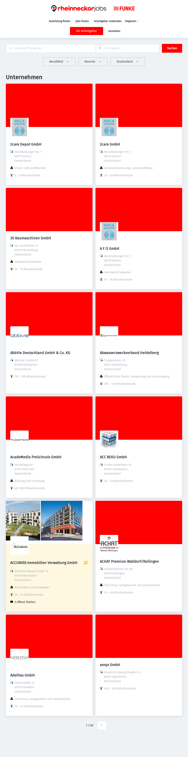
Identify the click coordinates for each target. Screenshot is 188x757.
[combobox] (51, 48)
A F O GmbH (109, 248)
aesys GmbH (110, 664)
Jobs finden (82, 21)
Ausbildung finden (59, 21)
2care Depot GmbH (25, 144)
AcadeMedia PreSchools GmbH (36, 457)
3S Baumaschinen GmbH (30, 238)
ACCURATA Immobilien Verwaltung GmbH (43, 562)
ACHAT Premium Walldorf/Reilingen (129, 561)
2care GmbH (110, 144)
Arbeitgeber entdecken (108, 21)
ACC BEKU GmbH (113, 457)
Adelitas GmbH (22, 675)
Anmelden (114, 31)
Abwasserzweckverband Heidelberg (129, 353)
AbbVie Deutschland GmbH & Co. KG (40, 353)
